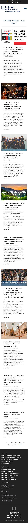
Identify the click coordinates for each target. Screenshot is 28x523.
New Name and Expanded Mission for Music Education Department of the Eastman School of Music (14, 380)
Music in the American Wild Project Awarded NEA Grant (14, 415)
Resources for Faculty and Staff (10, 475)
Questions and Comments (8, 479)
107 (9, 444)
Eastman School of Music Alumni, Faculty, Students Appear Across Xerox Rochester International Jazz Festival (13, 52)
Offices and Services (7, 471)
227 (16, 444)
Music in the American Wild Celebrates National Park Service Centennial (14, 205)
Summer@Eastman (6, 463)
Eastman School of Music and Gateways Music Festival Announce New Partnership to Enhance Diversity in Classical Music (14, 293)
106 (24, 443)
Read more (6, 77)
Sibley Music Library (6, 461)
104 (16, 443)
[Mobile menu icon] (25, 9)
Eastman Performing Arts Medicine (11, 457)
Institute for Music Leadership (9, 459)
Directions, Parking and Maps (9, 498)
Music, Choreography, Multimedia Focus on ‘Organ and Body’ (12, 344)
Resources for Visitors (7, 477)
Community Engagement (8, 469)
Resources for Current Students (10, 473)
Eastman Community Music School (10, 455)
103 (12, 443)
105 (20, 443)
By (8, 58)
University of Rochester (14, 1)
